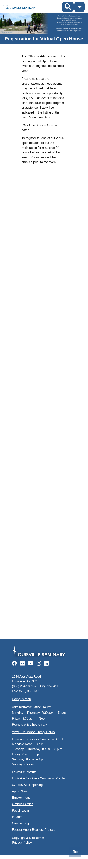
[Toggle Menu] (79, 7)
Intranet (17, 817)
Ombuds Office (22, 804)
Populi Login (20, 810)
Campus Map (21, 699)
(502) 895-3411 (48, 686)
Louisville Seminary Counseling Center (39, 778)
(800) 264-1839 (22, 686)
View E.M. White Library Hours (33, 732)
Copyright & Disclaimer (28, 838)
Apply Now (19, 791)
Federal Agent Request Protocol (34, 829)
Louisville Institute (24, 772)
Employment (21, 797)
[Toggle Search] (68, 7)
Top (75, 851)
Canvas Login (21, 823)
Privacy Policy (22, 842)
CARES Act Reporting (27, 785)
